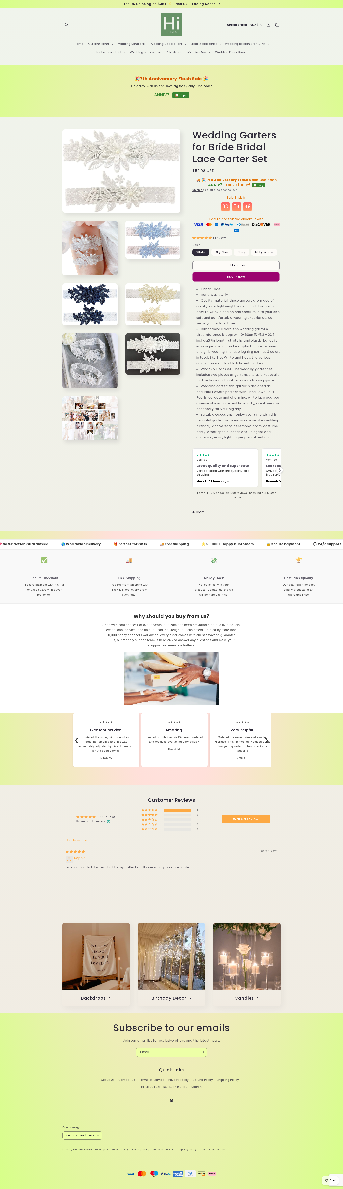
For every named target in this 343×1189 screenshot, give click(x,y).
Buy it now (236, 277)
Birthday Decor (168, 998)
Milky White (264, 252)
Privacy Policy (178, 1080)
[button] (66, 24)
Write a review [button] (246, 819)
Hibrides (78, 1149)
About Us (107, 1080)
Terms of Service (152, 1080)
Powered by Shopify (96, 1149)
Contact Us (126, 1080)
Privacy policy (140, 1149)
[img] (75, 851)
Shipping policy (186, 1149)
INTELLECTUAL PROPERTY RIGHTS (164, 1087)
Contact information (212, 1149)
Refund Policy (203, 1080)
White (200, 252)
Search (196, 1087)
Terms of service (163, 1149)
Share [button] (200, 512)
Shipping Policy (228, 1080)
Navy (241, 252)
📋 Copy (180, 95)
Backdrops (93, 998)
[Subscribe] (202, 1052)
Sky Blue (221, 252)
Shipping (198, 190)
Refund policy (120, 1149)
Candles (244, 998)
